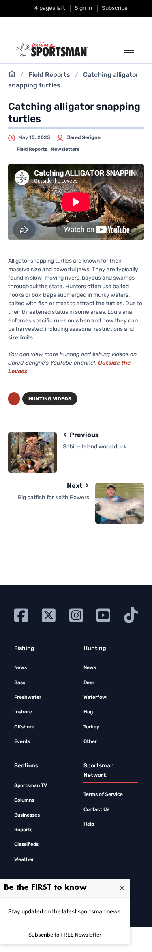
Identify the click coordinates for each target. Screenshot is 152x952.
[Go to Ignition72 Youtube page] (103, 614)
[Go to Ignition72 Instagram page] (76, 614)
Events (22, 741)
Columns (24, 800)
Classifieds (26, 844)
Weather (24, 859)
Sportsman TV (30, 785)
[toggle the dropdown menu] (129, 51)
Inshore (23, 712)
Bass (19, 682)
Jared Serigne (84, 137)
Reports (23, 830)
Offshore (24, 727)
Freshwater (27, 697)
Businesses (27, 815)
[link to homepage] (52, 49)
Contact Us (96, 809)
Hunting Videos (49, 399)
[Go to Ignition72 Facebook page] (21, 614)
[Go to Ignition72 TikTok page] (131, 614)
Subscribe (115, 8)
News (20, 667)
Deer (88, 682)
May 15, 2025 (34, 137)
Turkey (91, 727)
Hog (88, 712)
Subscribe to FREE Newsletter (64, 935)
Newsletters (65, 149)
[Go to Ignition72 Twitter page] (49, 614)
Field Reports (49, 75)
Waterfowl (95, 697)
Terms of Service (103, 794)
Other (90, 741)
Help (88, 824)
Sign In (83, 8)
